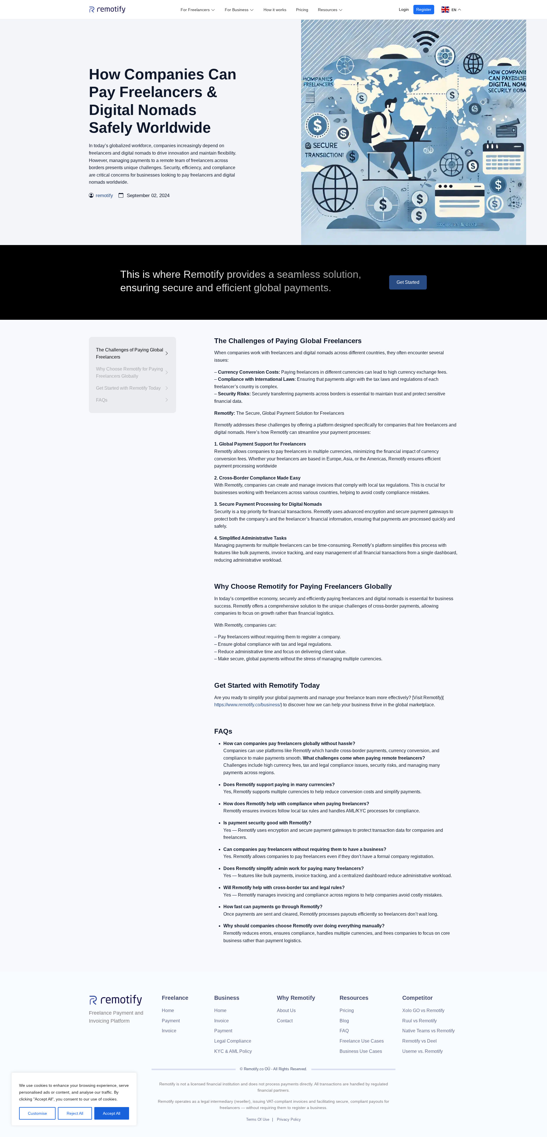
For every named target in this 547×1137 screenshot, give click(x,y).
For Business (236, 9)
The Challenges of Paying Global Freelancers (129, 353)
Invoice (169, 1030)
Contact (285, 1020)
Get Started (408, 282)
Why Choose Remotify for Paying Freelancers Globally (129, 373)
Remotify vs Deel (419, 1041)
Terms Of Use (257, 1119)
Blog (344, 1020)
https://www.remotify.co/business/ (247, 704)
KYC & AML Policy (233, 1051)
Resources (327, 9)
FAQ (344, 1030)
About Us (286, 1010)
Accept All (111, 1113)
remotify (104, 195)
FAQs (101, 400)
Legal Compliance (232, 1041)
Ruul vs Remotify (419, 1020)
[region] (74, 1099)
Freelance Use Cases (362, 1041)
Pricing (302, 9)
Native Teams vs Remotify (428, 1030)
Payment (171, 1020)
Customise (37, 1113)
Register (423, 9)
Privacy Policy (289, 1119)
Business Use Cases (361, 1051)
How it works (275, 9)
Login (404, 9)
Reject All (75, 1113)
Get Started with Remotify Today (128, 388)
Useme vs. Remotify (422, 1051)
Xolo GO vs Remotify (423, 1010)
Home (168, 1010)
